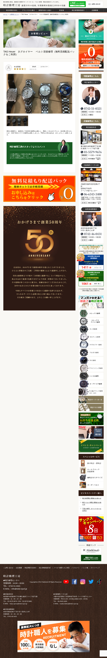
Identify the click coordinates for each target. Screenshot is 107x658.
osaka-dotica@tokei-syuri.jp (69, 604)
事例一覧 (96, 283)
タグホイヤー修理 (91, 344)
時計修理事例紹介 (78, 10)
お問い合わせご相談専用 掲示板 (91, 432)
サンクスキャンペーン (91, 528)
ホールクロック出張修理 (91, 470)
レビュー (96, 267)
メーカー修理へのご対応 (62, 568)
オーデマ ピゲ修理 (91, 384)
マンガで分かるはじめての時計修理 (91, 302)
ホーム (5, 14)
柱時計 (91, 463)
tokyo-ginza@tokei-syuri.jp (18, 604)
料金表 (61, 10)
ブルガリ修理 (91, 352)
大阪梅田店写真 (91, 175)
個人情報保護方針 (45, 568)
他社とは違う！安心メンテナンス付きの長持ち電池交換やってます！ (91, 419)
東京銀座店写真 (91, 137)
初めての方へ (91, 31)
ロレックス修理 (91, 313)
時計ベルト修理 (91, 407)
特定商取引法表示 (30, 568)
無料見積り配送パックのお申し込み (39, 189)
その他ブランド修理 (91, 391)
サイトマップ (95, 568)
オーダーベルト (91, 485)
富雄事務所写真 (91, 219)
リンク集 (85, 568)
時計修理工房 (11, 576)
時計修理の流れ (11, 10)
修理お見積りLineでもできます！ (77, 4)
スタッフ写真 (91, 95)
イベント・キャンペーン (91, 446)
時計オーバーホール (91, 399)
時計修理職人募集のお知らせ (91, 498)
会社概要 (19, 568)
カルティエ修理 (91, 337)
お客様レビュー (14, 14)
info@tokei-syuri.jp (19, 589)
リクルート (76, 568)
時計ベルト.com (91, 558)
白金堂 (91, 551)
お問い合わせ (94, 4)
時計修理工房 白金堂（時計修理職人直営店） (11, 5)
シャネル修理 (91, 376)
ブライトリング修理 (91, 368)
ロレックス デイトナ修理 (91, 321)
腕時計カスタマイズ (91, 477)
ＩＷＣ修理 (91, 360)
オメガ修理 (91, 329)
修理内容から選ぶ (45, 10)
